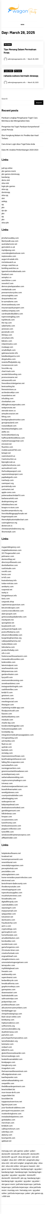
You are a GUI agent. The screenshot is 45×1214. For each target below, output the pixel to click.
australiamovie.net (9, 244)
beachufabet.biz (8, 1089)
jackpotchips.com (9, 1002)
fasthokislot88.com (10, 995)
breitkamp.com (8, 1020)
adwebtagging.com (10, 798)
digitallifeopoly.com (10, 902)
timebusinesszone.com (11, 826)
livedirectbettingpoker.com (13, 726)
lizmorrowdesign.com (11, 1056)
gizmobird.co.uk (8, 247)
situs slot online (12, 1166)
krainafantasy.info (9, 580)
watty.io (5, 592)
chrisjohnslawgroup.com (12, 1014)
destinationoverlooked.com (13, 807)
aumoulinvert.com (9, 468)
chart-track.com (8, 371)
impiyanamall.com (9, 911)
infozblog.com (7, 398)
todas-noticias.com (9, 583)
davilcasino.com (8, 920)
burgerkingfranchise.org (11, 638)
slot (3, 198)
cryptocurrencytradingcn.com (14, 780)
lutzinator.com (8, 1044)
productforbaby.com (10, 650)
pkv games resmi (9, 171)
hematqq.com (26, 1190)
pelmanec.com (8, 556)
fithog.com (6, 417)
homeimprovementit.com (12, 859)
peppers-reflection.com (11, 829)
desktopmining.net (9, 501)
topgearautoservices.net (12, 1101)
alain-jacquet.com (9, 614)
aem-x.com (6, 926)
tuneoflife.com (8, 832)
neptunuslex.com (9, 256)
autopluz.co (6, 277)
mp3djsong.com (8, 250)
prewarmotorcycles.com (12, 292)
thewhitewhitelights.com (12, 429)
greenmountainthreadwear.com (15, 771)
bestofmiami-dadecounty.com (14, 883)
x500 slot (21, 1160)
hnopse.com (7, 816)
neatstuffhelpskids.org (11, 362)
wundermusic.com (9, 944)
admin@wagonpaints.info (17, 59)
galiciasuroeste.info (10, 353)
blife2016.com (8, 1050)
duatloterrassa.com (10, 1032)
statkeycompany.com (11, 311)
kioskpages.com (8, 1062)
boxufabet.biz (7, 1098)
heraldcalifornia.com (10, 983)
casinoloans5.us (8, 456)
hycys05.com (7, 677)
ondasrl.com (7, 1047)
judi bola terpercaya (24, 1184)
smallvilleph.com (9, 350)
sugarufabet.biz (8, 1095)
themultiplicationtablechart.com (15, 519)
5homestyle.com (9, 532)
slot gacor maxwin (27, 1166)
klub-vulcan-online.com (11, 1017)
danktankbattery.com (10, 717)
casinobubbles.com (10, 905)
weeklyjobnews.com (10, 792)
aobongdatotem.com (10, 874)
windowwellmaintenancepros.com (16, 835)
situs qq (5, 189)
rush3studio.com (9, 568)
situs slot (5, 183)
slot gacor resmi (8, 1184)
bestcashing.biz (8, 386)
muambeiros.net (8, 395)
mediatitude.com (9, 289)
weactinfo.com (8, 698)
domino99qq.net (8, 559)
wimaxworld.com (9, 380)
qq (3, 204)
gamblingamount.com (11, 810)
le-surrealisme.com (10, 301)
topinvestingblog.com (11, 317)
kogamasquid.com (9, 516)
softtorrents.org (8, 1026)
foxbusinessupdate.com (12, 729)
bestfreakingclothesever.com (14, 759)
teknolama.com (8, 647)
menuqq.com (7, 1151)
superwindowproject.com (12, 474)
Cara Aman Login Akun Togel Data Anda (18, 144)
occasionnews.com (10, 820)
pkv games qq (37, 1193)
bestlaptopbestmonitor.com (13, 420)
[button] (22, 24)
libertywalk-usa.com (10, 241)
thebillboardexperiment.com (13, 1086)
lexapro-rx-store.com (10, 507)
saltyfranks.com (8, 326)
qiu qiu (4, 210)
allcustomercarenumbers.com (14, 1008)
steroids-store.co (9, 411)
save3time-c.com (9, 280)
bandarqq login (27, 1169)
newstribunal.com (9, 862)
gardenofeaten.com (10, 674)
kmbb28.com (7, 1126)
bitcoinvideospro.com (10, 608)
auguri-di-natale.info (10, 259)
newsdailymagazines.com (12, 865)
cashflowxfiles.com (10, 689)
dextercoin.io (7, 526)
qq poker (38, 1169)
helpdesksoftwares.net (11, 853)
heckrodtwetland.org (10, 435)
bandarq (16, 1169)
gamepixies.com (8, 989)
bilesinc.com (7, 341)
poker (26, 1151)
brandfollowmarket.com (12, 789)
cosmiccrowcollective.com (13, 611)
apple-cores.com (8, 492)
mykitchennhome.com (11, 465)
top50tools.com (8, 320)
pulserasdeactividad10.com (13, 495)
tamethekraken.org (10, 1041)
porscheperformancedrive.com (14, 1038)
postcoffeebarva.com (10, 632)
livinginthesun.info (9, 595)
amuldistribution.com (10, 938)
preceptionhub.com (10, 868)
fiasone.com (7, 714)
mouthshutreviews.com (11, 896)
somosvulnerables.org (11, 1029)
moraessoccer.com (10, 365)
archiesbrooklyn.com (10, 392)
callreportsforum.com (11, 1129)
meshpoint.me (8, 620)
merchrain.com (8, 1123)
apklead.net (6, 1141)
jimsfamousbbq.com (10, 238)
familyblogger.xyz (9, 1011)
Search (5, 99)
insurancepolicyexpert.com (13, 308)
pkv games (18, 1151)
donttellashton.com (10, 565)
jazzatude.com (8, 332)
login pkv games (8, 186)
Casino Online (8, 71)
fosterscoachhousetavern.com (14, 656)
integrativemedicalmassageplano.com (18, 735)
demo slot (6, 180)
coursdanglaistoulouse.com (13, 253)
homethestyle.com (9, 935)
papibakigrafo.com (9, 477)
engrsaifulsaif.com (9, 956)
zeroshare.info (8, 338)
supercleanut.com (9, 977)
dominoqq (6, 192)
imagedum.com (8, 1068)
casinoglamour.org (9, 523)
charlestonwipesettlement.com (15, 786)
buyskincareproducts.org (12, 510)
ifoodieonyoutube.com (11, 886)
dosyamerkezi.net (9, 298)
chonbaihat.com (8, 401)
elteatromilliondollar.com (12, 635)
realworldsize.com (9, 644)
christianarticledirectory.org (13, 529)
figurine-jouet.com (9, 1104)
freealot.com (7, 971)
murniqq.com (13, 1190)
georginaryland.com (10, 423)
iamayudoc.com (8, 965)
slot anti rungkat (17, 1163)
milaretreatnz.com (9, 344)
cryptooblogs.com (9, 929)
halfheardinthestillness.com (13, 438)
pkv (3, 207)
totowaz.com (7, 783)
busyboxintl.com (8, 626)
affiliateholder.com (9, 838)
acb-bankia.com (8, 741)
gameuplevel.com (9, 932)
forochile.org (7, 368)
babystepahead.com (10, 804)
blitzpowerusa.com (9, 671)
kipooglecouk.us (8, 462)
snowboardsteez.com (11, 683)
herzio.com (6, 574)
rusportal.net (7, 589)
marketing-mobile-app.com (13, 708)
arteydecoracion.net (10, 414)
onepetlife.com (8, 1083)
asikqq (4, 201)
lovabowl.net (7, 856)
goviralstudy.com (9, 486)
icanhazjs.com (8, 480)
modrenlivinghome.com (11, 1114)
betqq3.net (6, 453)
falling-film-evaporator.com (13, 762)
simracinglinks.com (10, 295)
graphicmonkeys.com (11, 986)
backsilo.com (7, 750)
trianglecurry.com (9, 1065)
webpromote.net (8, 408)
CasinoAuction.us (9, 459)
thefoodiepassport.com (11, 471)
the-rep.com (7, 323)
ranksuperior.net (8, 801)
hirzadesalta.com (9, 899)
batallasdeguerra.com (11, 356)
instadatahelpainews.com (12, 1117)
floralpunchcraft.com (10, 711)
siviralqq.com (7, 753)
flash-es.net (6, 744)
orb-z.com (6, 653)
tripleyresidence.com (10, 1023)
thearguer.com (8, 705)
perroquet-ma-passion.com (13, 1111)
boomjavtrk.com (8, 1138)
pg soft (14, 1157)
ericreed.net (7, 444)
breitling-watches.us (10, 268)
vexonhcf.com (7, 283)
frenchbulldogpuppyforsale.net (14, 513)
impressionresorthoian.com (13, 756)
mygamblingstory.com (11, 547)
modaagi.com (7, 347)
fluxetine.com (7, 447)
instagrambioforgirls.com (12, 686)
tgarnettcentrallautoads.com (13, 271)
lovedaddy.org (7, 732)
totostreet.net (7, 917)
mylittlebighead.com (10, 968)
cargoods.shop (8, 602)
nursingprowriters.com (11, 768)
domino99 (6, 1154)
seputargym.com (9, 908)
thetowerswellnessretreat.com (14, 1071)
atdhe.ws (5, 432)
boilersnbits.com (8, 662)
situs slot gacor (24, 1157)
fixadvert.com (7, 274)
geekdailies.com (8, 1120)
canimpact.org (8, 483)
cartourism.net (8, 489)
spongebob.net (8, 623)
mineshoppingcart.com (11, 890)
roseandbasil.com (9, 426)
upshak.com (7, 747)
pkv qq (23, 1178)
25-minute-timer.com (10, 950)
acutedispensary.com (10, 774)
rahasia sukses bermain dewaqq (21, 75)
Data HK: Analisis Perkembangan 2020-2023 (20, 150)
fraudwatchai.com (9, 923)
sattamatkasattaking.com (12, 1080)
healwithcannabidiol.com (12, 1059)
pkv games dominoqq (10, 174)
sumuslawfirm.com (10, 765)
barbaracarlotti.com (10, 498)
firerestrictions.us (9, 389)
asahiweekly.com (9, 974)
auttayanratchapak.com (12, 629)
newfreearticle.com (10, 668)
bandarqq (6, 177)
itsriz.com (6, 598)
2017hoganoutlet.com (11, 553)
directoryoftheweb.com (11, 562)
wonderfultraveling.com (11, 374)
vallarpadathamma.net (11, 641)
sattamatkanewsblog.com (12, 777)
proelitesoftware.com (10, 1005)
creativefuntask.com (10, 953)
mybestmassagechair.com (13, 441)
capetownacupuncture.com (13, 605)
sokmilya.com (7, 1132)
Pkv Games (8, 44)
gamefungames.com (10, 947)
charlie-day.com (8, 723)
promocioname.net (9, 377)
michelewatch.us (9, 262)
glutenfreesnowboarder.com (13, 1053)
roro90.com (6, 571)
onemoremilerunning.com (12, 680)
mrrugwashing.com (10, 738)
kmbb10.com (7, 692)
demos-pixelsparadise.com (13, 286)
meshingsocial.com (10, 701)
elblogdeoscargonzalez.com (13, 404)
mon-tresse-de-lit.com (11, 1092)
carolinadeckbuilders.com (12, 314)
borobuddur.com (8, 941)
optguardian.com (9, 914)
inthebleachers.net (9, 504)
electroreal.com (8, 880)
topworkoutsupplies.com (12, 893)
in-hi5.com (6, 577)
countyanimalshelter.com (12, 795)
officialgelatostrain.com (11, 1074)
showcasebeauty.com (11, 304)
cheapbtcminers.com (10, 959)
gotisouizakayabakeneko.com (14, 617)
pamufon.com (7, 1035)
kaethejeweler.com (9, 1077)
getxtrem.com (7, 695)
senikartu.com (8, 586)
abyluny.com (7, 1135)
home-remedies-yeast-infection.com (17, 877)
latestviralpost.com (10, 665)
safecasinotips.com (10, 998)
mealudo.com (7, 720)
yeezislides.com (8, 871)
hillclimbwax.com (9, 813)
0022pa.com (7, 335)
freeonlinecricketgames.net (13, 383)
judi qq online (7, 168)
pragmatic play (33, 1160)
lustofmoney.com (9, 823)
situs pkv (5, 223)
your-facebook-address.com (13, 1108)
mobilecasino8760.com (11, 450)
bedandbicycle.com (10, 980)
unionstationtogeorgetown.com (15, 962)
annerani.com (7, 329)
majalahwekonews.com (11, 550)
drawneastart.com (9, 992)
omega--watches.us (10, 265)
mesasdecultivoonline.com (13, 659)
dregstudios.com (9, 359)
